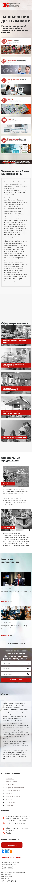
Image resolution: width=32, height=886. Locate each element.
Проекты (9, 793)
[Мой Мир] (6, 851)
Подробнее (5, 601)
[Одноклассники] (11, 851)
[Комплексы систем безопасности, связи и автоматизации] (16, 145)
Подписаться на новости (11, 857)
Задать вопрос (12, 845)
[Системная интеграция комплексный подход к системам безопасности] (16, 66)
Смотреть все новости (16, 643)
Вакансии (9, 799)
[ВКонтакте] (3, 851)
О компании (10, 779)
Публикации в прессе (13, 796)
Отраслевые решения (13, 790)
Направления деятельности (15, 787)
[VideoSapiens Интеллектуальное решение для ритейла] (16, 46)
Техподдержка (10, 802)
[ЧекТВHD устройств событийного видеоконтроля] (16, 125)
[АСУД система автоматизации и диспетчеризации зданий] (16, 106)
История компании (12, 782)
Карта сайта (10, 805)
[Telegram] (8, 851)
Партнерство (10, 784)
